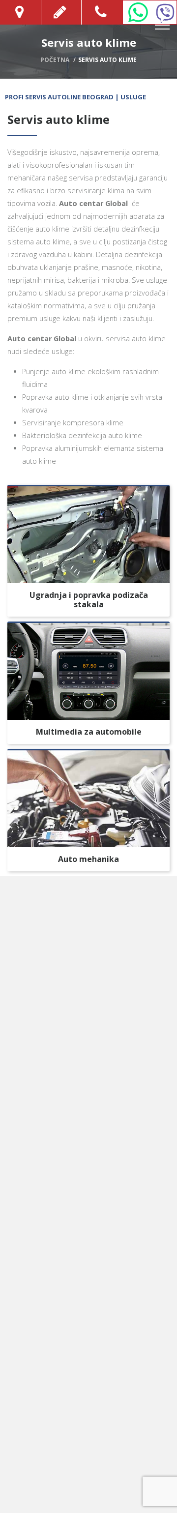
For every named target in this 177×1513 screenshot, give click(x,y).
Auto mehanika (88, 859)
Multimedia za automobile (89, 731)
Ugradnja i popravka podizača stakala (89, 600)
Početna (54, 60)
